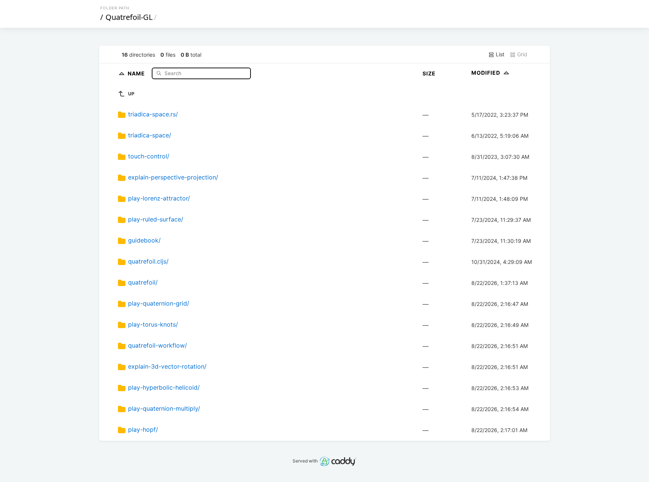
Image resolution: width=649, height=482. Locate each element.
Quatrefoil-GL (129, 17)
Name (137, 73)
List (499, 54)
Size (429, 73)
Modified (486, 72)
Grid (521, 54)
